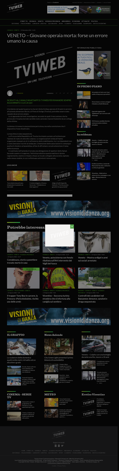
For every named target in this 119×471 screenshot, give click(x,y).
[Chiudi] (72, 226)
